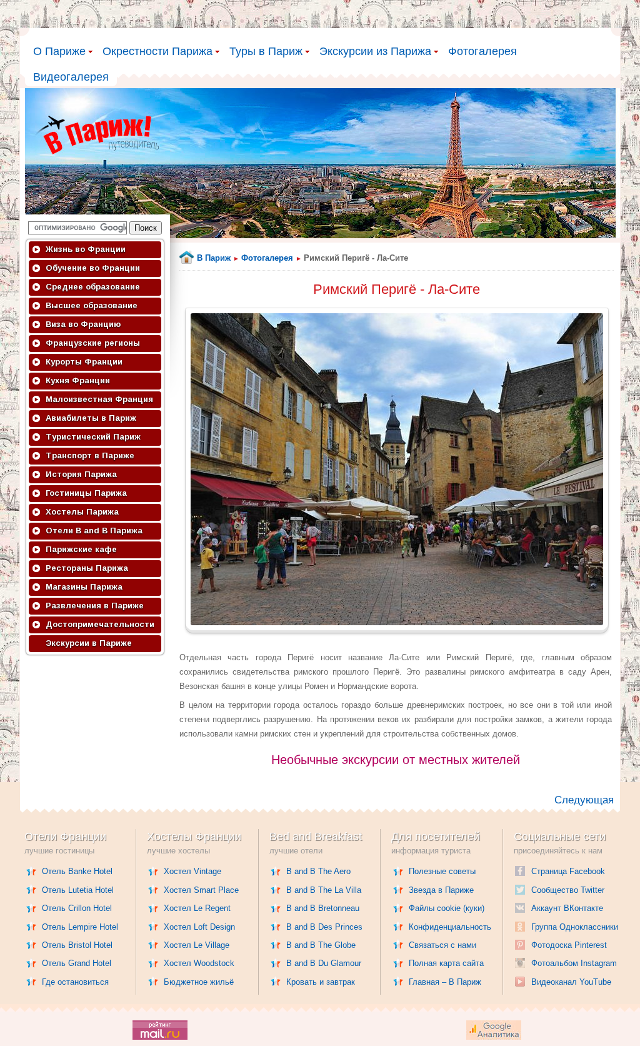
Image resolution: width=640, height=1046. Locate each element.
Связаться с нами (442, 945)
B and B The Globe (321, 945)
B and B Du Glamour (323, 963)
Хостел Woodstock (199, 963)
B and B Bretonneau (322, 908)
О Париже (59, 51)
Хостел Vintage (192, 871)
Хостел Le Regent (197, 908)
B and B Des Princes (324, 927)
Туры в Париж (265, 51)
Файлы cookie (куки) (446, 908)
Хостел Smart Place (201, 890)
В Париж (214, 258)
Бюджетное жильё (199, 982)
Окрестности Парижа (157, 51)
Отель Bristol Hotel (77, 945)
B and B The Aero (318, 871)
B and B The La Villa (323, 890)
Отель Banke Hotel (77, 871)
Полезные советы (442, 871)
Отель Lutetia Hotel (78, 890)
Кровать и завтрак (320, 982)
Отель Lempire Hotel (80, 927)
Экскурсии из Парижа (375, 51)
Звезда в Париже (441, 890)
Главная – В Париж (445, 982)
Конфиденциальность (450, 927)
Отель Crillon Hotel (77, 908)
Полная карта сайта (446, 963)
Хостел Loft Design (199, 927)
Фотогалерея (482, 51)
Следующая (584, 800)
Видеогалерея (71, 77)
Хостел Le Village (196, 945)
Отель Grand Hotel (76, 963)
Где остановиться (75, 982)
